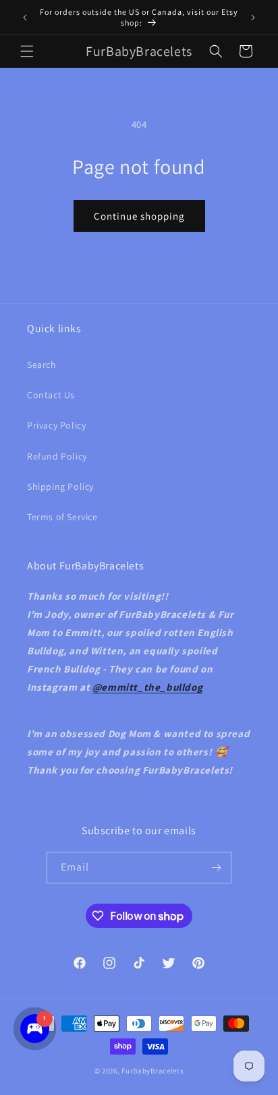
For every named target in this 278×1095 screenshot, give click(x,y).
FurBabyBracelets (152, 1070)
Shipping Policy (60, 486)
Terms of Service (62, 517)
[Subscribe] (216, 867)
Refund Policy (57, 456)
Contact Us (51, 395)
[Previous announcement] (25, 17)
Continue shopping (139, 216)
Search (42, 364)
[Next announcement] (253, 17)
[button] (27, 51)
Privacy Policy (56, 425)
